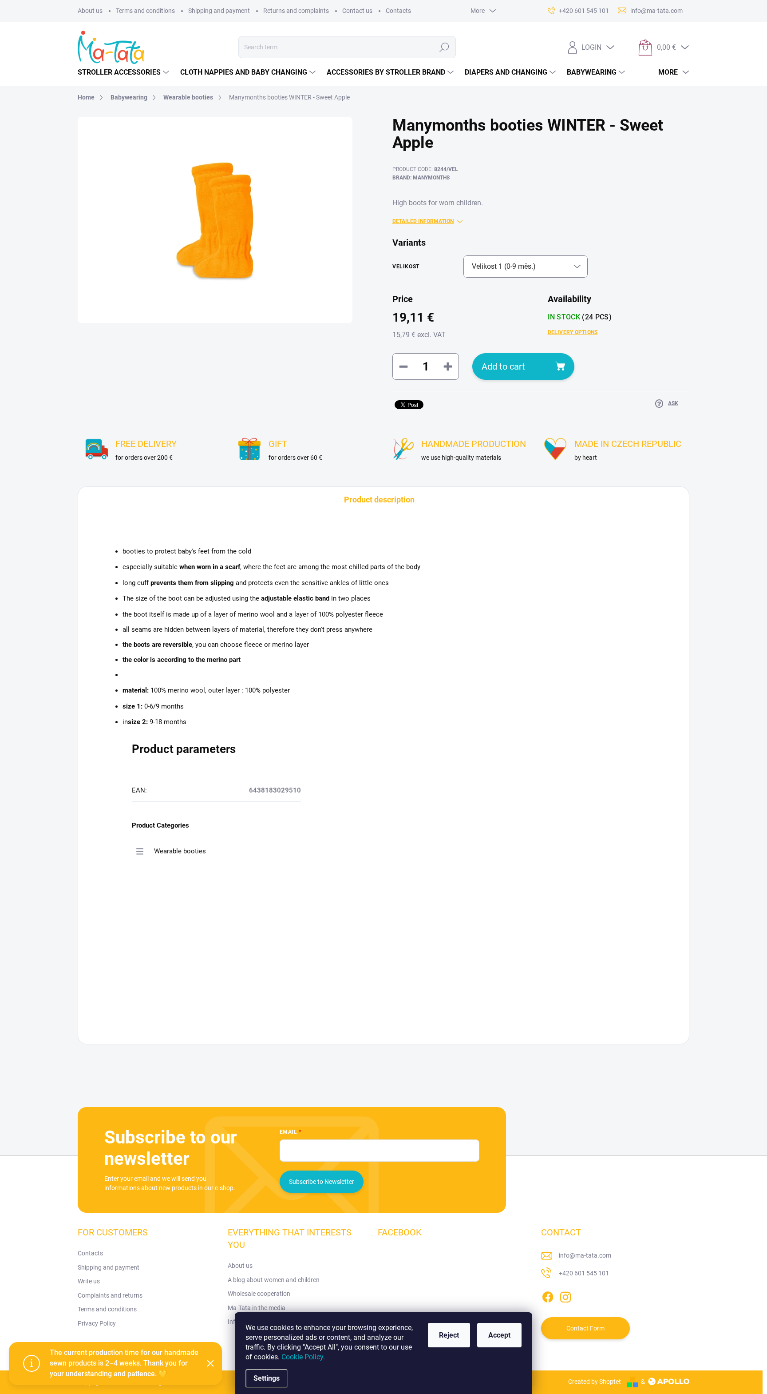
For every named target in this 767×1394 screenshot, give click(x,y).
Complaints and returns (110, 1295)
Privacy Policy (97, 1323)
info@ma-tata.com (585, 1255)
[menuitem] (124, 72)
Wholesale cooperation (259, 1293)
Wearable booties (180, 851)
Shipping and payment (219, 10)
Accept (499, 1335)
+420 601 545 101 (584, 1273)
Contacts (398, 10)
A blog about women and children (274, 1279)
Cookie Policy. (303, 1357)
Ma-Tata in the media (256, 1307)
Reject (449, 1335)
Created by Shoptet (594, 1381)
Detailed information (423, 221)
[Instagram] (565, 1295)
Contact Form (585, 1328)
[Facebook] (547, 1295)
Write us (89, 1281)
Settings (266, 1378)
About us (90, 10)
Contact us (357, 10)
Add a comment (162, 968)
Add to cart (503, 366)
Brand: (421, 178)
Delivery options (573, 332)
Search (444, 47)
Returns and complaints (296, 10)
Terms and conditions (145, 10)
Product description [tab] (379, 499)
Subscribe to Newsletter (321, 1181)
